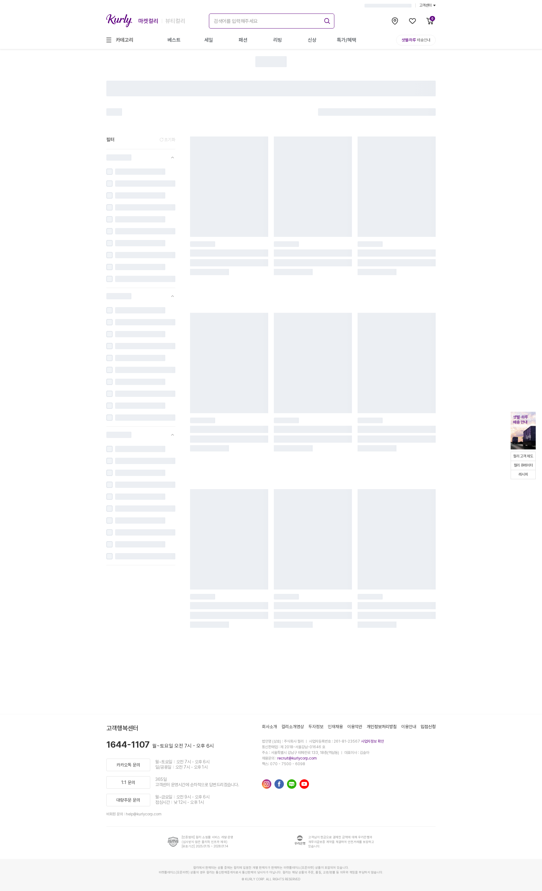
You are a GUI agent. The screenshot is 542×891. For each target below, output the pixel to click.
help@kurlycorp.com (144, 814)
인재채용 (335, 726)
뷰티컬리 (175, 21)
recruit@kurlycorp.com (297, 758)
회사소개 (269, 726)
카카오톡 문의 (128, 764)
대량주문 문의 (128, 800)
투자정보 (315, 726)
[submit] (326, 20)
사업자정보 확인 (372, 741)
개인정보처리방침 (382, 726)
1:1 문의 (128, 782)
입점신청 (428, 726)
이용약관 (354, 726)
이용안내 (408, 726)
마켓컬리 (148, 21)
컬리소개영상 (292, 726)
